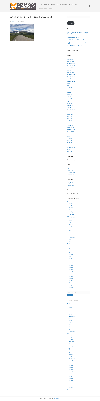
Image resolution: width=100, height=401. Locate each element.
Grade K (71, 280)
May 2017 (69, 136)
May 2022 (69, 83)
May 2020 (69, 94)
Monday (71, 205)
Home (40, 4)
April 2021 (69, 87)
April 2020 (69, 96)
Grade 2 (71, 263)
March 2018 (70, 123)
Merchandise (70, 243)
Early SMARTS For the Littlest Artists (76, 45)
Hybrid (70, 232)
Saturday (71, 207)
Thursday (71, 209)
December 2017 (71, 129)
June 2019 (69, 98)
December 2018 (71, 109)
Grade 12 (71, 260)
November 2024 (71, 65)
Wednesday (71, 214)
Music (70, 222)
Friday (70, 203)
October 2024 (70, 68)
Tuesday (71, 212)
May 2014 (69, 151)
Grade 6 (71, 271)
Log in (68, 168)
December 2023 (71, 74)
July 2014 (69, 149)
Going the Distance (71, 182)
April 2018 (69, 120)
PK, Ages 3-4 (72, 285)
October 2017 (70, 131)
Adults (70, 249)
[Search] (89, 6)
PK (69, 282)
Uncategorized (70, 185)
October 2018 (70, 112)
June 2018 (69, 118)
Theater (70, 224)
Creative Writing (72, 218)
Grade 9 (71, 278)
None (68, 246)
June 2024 (69, 70)
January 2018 (70, 127)
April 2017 (69, 138)
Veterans (71, 287)
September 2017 (71, 134)
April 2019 (69, 103)
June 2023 (69, 79)
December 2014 (71, 147)
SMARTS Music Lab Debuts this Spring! (76, 39)
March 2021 (70, 90)
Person (68, 248)
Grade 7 (71, 274)
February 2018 (70, 125)
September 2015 (71, 145)
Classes (53, 4)
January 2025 (70, 61)
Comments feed (71, 172)
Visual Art (71, 226)
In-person (71, 235)
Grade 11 (71, 258)
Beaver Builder (57, 398)
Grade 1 (71, 254)
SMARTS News (43, 8)
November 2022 (71, 81)
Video (70, 239)
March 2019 (70, 105)
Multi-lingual (72, 237)
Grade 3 (71, 265)
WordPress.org (70, 174)
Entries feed (70, 170)
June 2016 (69, 140)
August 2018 (70, 114)
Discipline (69, 216)
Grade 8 (71, 276)
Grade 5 (71, 269)
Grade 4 (71, 267)
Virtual (70, 241)
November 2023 (71, 76)
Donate (51, 8)
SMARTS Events (73, 4)
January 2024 (70, 72)
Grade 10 (71, 256)
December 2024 (71, 63)
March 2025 (70, 59)
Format (68, 229)
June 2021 (69, 85)
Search (70, 295)
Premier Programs (62, 4)
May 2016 (69, 142)
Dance (70, 220)
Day (68, 201)
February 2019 (70, 107)
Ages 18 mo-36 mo (73, 252)
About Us (46, 4)
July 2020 (69, 92)
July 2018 (69, 116)
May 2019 (69, 101)
